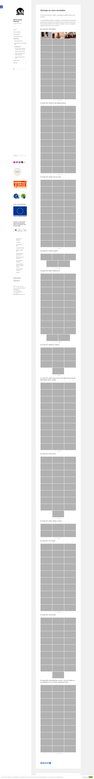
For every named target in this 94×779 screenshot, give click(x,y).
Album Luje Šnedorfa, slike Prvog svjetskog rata (20, 54)
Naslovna (15, 29)
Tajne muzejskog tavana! (17, 36)
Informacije (15, 62)
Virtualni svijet (16, 38)
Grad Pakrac (18, 242)
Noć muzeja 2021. (17, 46)
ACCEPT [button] (90, 777)
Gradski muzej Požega (20, 247)
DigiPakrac (18, 240)
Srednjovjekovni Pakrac (18, 40)
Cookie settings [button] (85, 777)
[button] (1, 6)
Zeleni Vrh (18, 272)
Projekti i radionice (16, 60)
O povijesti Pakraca (16, 34)
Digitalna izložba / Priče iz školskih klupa (20, 44)
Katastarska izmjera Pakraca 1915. (20, 57)
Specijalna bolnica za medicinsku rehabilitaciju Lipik (20, 265)
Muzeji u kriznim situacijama (20, 51)
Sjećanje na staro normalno (20, 48)
